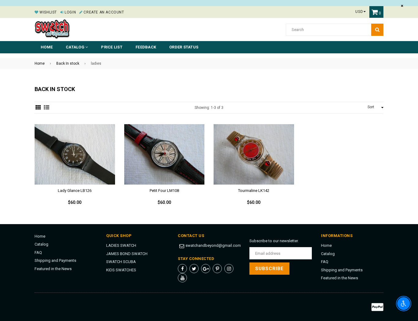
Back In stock (67, 63)
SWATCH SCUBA (121, 261)
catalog (75, 47)
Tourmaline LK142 (253, 190)
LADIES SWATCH (121, 245)
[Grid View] (38, 107)
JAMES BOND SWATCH (126, 253)
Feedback (146, 47)
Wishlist (48, 12)
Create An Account (103, 12)
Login (70, 12)
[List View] (46, 107)
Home (47, 47)
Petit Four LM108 (164, 190)
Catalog (41, 244)
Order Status (183, 47)
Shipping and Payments (55, 260)
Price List (111, 47)
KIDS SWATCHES (121, 270)
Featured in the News (53, 268)
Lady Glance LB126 (74, 190)
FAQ (38, 252)
